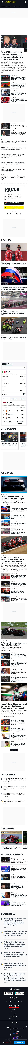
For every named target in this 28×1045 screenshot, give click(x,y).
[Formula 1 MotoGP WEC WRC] (14, 367)
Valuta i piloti (8, 421)
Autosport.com (14, 1016)
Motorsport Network (11, 1042)
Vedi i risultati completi (20, 422)
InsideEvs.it (14, 1009)
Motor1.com (14, 1011)
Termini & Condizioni (9, 1039)
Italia (8, 371)
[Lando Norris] (6, 411)
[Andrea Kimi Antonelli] (6, 414)
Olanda (9, 402)
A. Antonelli (11, 414)
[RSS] (20, 214)
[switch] (24, 394)
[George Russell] (6, 418)
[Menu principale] (2, 2)
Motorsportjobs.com (14, 1014)
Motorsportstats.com (14, 1018)
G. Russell (10, 418)
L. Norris (10, 410)
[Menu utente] (25, 2)
